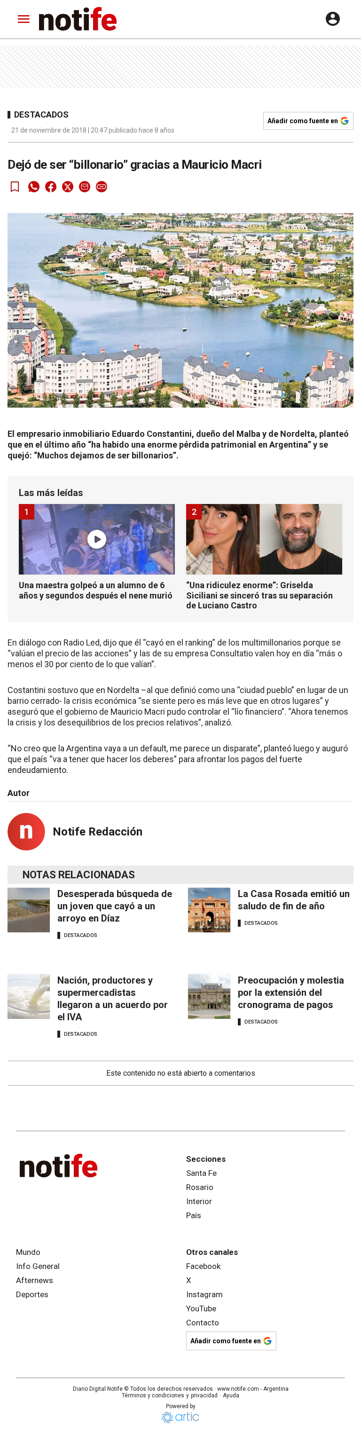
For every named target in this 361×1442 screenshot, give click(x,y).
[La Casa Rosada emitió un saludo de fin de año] (209, 910)
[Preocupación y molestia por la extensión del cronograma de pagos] (209, 996)
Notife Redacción (97, 831)
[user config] (332, 18)
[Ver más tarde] (15, 186)
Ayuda (231, 1395)
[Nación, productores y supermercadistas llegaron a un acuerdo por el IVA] (29, 996)
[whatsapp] (33, 186)
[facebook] (50, 186)
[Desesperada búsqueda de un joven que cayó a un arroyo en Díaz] (29, 910)
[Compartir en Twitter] (67, 186)
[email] (84, 186)
